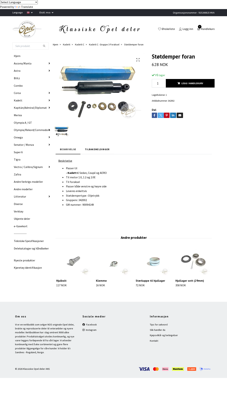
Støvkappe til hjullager (150, 280)
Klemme (101, 280)
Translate (27, 7)
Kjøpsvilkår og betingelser (164, 335)
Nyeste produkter (24, 260)
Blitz (17, 78)
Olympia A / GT (23, 122)
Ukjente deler (22, 218)
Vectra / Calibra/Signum (28, 167)
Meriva (18, 115)
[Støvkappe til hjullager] (153, 262)
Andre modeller (23, 189)
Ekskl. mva (45, 12)
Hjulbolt (61, 280)
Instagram (90, 329)
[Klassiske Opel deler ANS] (27, 29)
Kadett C (79, 44)
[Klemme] (114, 262)
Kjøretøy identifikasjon (28, 267)
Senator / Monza (24, 144)
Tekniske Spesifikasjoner (29, 241)
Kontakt (154, 340)
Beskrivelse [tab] (68, 149)
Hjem (17, 56)
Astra (17, 70)
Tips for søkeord (159, 324)
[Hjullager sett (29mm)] (193, 262)
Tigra (17, 159)
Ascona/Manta (22, 63)
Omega (18, 137)
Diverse (18, 204)
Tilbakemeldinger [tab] (97, 149)
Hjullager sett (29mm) (189, 280)
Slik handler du (157, 329)
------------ (20, 233)
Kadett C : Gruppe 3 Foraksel (104, 44)
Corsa (17, 93)
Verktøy (18, 211)
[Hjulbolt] (74, 262)
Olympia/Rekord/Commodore (32, 130)
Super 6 (18, 152)
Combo (18, 85)
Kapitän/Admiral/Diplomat (30, 107)
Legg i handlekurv (192, 83)
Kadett (18, 100)
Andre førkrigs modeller (28, 181)
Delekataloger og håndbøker (31, 248)
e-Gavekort (20, 226)
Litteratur (20, 196)
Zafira (17, 174)
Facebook (91, 324)
